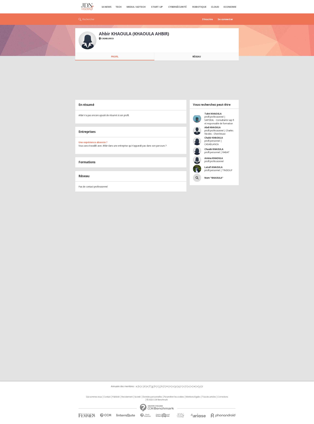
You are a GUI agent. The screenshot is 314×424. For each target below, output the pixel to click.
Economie (230, 6)
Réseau (196, 56)
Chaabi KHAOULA (213, 149)
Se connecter (225, 19)
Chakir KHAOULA (213, 137)
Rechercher (88, 19)
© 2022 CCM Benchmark (157, 400)
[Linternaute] (125, 415)
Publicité (116, 397)
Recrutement (127, 397)
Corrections (223, 397)
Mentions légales (193, 397)
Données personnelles (152, 397)
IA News (107, 6)
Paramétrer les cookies (174, 397)
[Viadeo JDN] (180, 415)
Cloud (215, 6)
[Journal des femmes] (86, 415)
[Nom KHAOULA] (197, 178)
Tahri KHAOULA (213, 113)
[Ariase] (198, 415)
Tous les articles (209, 397)
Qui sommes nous (94, 397)
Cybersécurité (177, 6)
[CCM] (105, 415)
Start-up (157, 6)
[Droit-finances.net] (145, 415)
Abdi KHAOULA (212, 127)
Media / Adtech (136, 6)
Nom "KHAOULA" (213, 177)
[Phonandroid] (223, 415)
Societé (137, 397)
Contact (107, 397)
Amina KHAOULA (213, 158)
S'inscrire (207, 19)
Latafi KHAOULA (213, 167)
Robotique (199, 6)
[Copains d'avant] (163, 415)
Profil (114, 56)
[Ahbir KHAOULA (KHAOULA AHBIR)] (87, 40)
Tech (118, 6)
